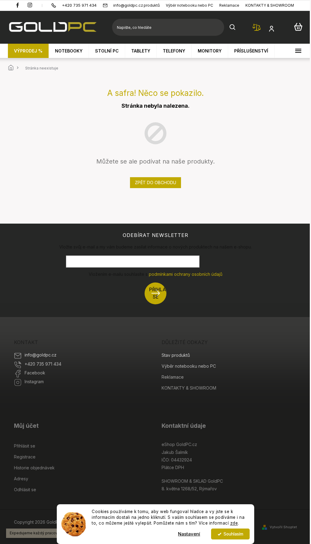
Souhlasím (233, 534)
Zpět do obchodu (155, 182)
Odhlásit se (25, 489)
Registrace (25, 456)
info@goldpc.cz (40, 354)
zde (234, 523)
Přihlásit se (157, 293)
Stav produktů (147, 5)
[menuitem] (28, 51)
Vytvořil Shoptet (283, 527)
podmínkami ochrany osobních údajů (185, 274)
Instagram (34, 381)
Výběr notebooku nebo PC (189, 5)
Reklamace (229, 5)
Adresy (21, 478)
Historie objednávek (34, 467)
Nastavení (189, 534)
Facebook (35, 372)
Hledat (232, 27)
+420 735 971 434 (43, 364)
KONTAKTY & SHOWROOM (269, 5)
